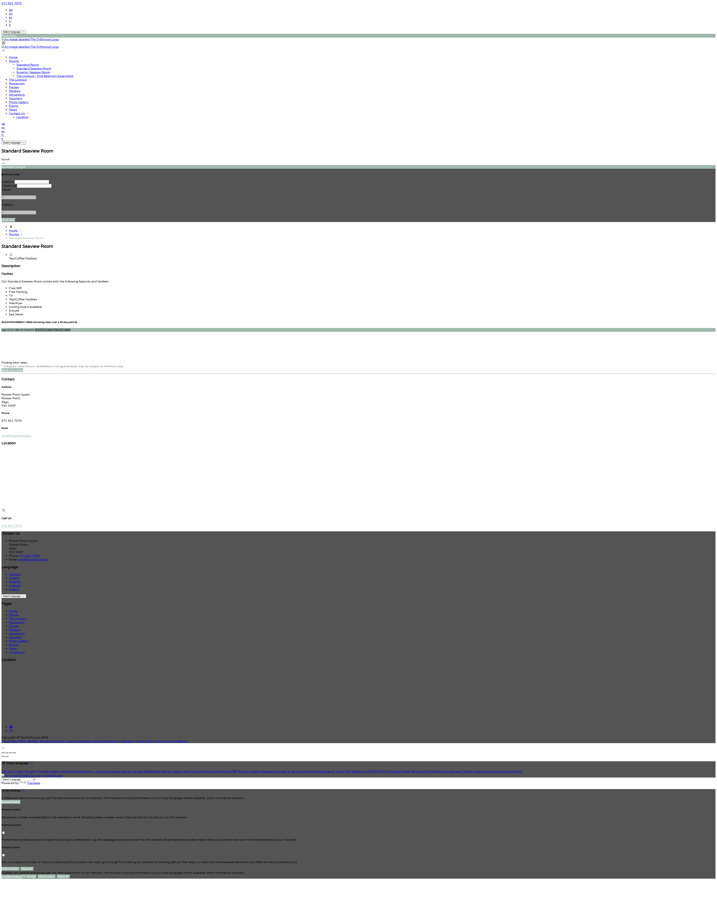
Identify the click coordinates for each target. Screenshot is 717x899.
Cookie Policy (144, 741)
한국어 (381, 771)
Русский (430, 771)
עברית (291, 771)
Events (13, 106)
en (11, 14)
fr (10, 21)
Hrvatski (255, 771)
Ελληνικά (77, 771)
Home (13, 57)
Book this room (12, 370)
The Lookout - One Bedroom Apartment (44, 76)
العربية (95, 771)
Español (15, 582)
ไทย (348, 771)
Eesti (87, 771)
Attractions (17, 95)
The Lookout (18, 80)
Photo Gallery (19, 102)
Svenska (455, 771)
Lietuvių (126, 771)
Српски (467, 771)
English (14, 578)
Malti (187, 771)
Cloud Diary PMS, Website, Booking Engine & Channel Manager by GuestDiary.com (60, 741)
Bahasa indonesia (274, 771)
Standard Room (27, 65)
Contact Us (17, 113)
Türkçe (340, 771)
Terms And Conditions (172, 741)
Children (7, 205)
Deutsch (15, 574)
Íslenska (302, 771)
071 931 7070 (11, 3)
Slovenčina (508, 771)
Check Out (8, 186)
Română (443, 771)
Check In (7, 182)
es (10, 17)
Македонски (152, 771)
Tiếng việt (417, 771)
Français (15, 585)
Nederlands (326, 771)
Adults (6, 190)
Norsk (312, 771)
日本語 (371, 771)
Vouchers (15, 98)
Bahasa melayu (172, 771)
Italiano (14, 589)
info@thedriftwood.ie (16, 436)
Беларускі (213, 771)
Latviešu (137, 771)
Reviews (14, 91)
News (13, 110)
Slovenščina (491, 771)
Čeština (226, 771)
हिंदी (234, 771)
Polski (406, 771)
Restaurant (17, 83)
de (11, 10)
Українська (358, 771)
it (10, 25)
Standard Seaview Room (33, 68)
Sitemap (127, 741)
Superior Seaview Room (33, 72)
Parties (14, 87)
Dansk (65, 771)
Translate (33, 783)
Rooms (14, 61)
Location (22, 117)
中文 (520, 771)
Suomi (104, 771)
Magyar (243, 771)
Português (393, 771)
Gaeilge (114, 771)
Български (198, 771)
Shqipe (477, 771)
